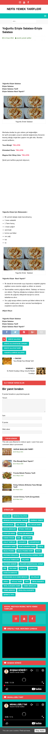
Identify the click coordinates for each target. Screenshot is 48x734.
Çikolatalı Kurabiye (26, 590)
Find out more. (25, 731)
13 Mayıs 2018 (19, 475)
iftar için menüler (25, 533)
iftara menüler (9, 529)
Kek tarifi (27, 538)
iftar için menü (9, 533)
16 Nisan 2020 (19, 463)
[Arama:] (24, 21)
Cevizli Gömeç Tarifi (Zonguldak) (26, 497)
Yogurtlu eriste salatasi (14, 352)
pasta (38, 551)
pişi (4, 568)
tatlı (27, 581)
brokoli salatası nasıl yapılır (15, 520)
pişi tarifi (13, 568)
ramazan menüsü (10, 573)
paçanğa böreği (9, 564)
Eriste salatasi (14, 339)
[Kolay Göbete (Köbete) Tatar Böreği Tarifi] (7, 487)
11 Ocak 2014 (9, 38)
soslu (5, 581)
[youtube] (24, 2)
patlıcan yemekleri (11, 560)
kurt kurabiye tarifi (27, 546)
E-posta (5, 422)
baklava (6, 516)
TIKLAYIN (16, 145)
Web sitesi (6, 429)
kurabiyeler (34, 542)
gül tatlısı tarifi (34, 525)
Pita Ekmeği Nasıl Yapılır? (23, 461)
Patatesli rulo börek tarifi (32, 555)
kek (18, 538)
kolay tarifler (9, 542)
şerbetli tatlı (8, 594)
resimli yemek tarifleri (24, 38)
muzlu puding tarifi (25, 551)
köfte (41, 546)
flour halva (8, 525)
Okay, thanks (40, 731)
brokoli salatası (20, 516)
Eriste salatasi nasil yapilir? (15, 344)
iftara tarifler (25, 529)
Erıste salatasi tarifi (12, 348)
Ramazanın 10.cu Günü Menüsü (15, 577)
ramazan (32, 568)
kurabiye (22, 542)
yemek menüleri (29, 586)
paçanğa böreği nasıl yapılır (31, 564)
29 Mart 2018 (18, 499)
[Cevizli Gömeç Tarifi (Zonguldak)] (7, 499)
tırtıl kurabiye (38, 581)
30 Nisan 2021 (19, 452)
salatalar (35, 577)
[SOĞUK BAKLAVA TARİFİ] (7, 451)
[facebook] (28, 2)
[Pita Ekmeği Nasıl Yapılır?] (7, 463)
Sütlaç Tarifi (17, 581)
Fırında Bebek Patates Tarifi (24, 473)
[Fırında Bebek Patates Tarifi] (7, 475)
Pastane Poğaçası (10, 555)
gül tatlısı (21, 525)
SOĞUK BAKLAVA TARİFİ (23, 449)
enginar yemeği (37, 520)
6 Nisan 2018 (18, 489)
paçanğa (25, 560)
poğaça (23, 568)
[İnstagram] (20, 2)
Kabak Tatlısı (8, 538)
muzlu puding (8, 551)
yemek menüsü (9, 590)
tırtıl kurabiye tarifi (11, 586)
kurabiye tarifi (9, 546)
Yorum (4, 398)
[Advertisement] (24, 61)
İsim (3, 415)
